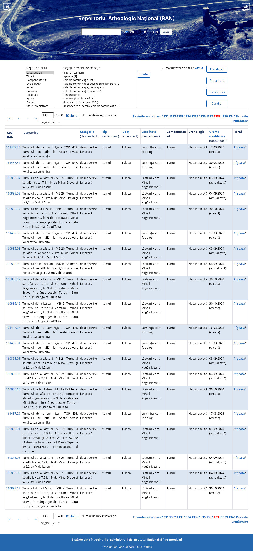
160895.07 (13, 374)
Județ (125, 132)
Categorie (87, 132)
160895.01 (13, 429)
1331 (165, 116)
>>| (36, 119)
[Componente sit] (40, 80)
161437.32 (13, 163)
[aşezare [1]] (100, 76)
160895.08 (13, 193)
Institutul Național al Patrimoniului (157, 539)
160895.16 (13, 303)
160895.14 (13, 209)
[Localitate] (40, 95)
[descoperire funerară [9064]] (100, 102)
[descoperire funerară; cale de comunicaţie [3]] (100, 106)
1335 (195, 116)
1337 (209, 116)
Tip (104, 132)
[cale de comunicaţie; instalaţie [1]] (100, 87)
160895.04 (13, 178)
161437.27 (13, 328)
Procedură (216, 81)
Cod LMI (152, 32)
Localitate (149, 132)
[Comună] (40, 91)
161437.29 (13, 413)
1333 (180, 116)
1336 (202, 116)
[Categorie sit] (40, 72)
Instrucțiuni (217, 92)
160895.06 (13, 264)
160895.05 (13, 458)
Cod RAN (134, 32)
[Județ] (40, 87)
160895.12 (13, 279)
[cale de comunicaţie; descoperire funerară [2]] (100, 84)
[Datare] (40, 102)
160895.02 (13, 248)
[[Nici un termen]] (100, 72)
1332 (172, 116)
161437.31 (13, 343)
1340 (232, 116)
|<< (9, 119)
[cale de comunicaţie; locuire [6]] (100, 91)
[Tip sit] (40, 76)
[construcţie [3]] (100, 95)
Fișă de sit (217, 69)
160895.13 (13, 389)
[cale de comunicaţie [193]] (100, 80)
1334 (187, 116)
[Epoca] (40, 98)
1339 (224, 116)
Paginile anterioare (147, 116)
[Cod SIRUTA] (40, 84)
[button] (246, 7)
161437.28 (13, 147)
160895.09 (13, 473)
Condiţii (217, 104)
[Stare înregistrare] (40, 106)
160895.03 (13, 358)
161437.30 (13, 233)
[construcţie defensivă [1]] (100, 98)
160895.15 (13, 488)
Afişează (239, 147)
